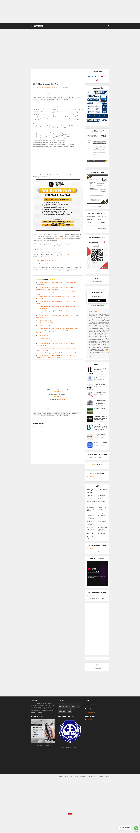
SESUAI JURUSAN (51, 99)
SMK (61, 99)
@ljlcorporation (93, 311)
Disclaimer (90, 776)
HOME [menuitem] (48, 26)
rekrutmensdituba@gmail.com (62, 238)
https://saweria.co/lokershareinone (48, 257)
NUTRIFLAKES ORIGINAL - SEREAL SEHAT (102, 228)
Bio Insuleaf (89, 219)
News (71, 776)
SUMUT (74, 706)
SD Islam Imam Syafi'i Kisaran (48, 323)
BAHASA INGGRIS (76, 97)
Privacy (76, 776)
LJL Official (37, 26)
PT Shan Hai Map (90, 533)
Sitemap (101, 776)
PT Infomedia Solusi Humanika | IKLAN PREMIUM (102, 507)
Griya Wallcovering (91, 216)
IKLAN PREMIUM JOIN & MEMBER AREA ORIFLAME (102, 529)
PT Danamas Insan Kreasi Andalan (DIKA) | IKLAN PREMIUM (92, 523)
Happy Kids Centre (102, 536)
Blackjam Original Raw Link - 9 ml (92, 502)
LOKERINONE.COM (55, 261)
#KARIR (39, 97)
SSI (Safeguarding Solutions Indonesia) (102, 522)
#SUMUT (69, 97)
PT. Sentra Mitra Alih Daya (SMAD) (101, 443)
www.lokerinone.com (44, 251)
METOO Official (90, 227)
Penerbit (107, 776)
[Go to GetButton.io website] (136, 831)
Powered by (93, 305)
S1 (38, 99)
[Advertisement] (70, 11)
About (66, 776)
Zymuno (99, 219)
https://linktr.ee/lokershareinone (65, 255)
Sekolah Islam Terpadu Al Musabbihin (90, 490)
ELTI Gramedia (44, 335)
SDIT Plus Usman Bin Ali (46, 320)
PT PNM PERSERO (101, 533)
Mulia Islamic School (45, 325)
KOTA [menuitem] (103, 26)
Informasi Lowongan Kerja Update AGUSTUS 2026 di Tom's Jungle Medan (101, 418)
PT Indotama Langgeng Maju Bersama (100, 368)
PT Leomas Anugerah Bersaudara (99, 409)
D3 (63, 706)
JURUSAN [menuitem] (75, 26)
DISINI (60, 391)
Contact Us (83, 776)
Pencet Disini (97, 300)
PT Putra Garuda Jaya (99, 384)
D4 (78, 706)
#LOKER (49, 97)
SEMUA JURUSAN (72, 704)
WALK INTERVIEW (66, 709)
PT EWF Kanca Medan (102, 489)
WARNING (44, 261)
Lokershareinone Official (48, 87)
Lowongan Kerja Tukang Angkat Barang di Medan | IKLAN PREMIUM (91, 516)
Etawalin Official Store (102, 216)
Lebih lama (79, 403)
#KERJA (44, 97)
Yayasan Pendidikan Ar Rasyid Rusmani (51, 341)
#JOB (34, 97)
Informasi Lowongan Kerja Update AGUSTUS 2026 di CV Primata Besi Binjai (101, 402)
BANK (73, 709)
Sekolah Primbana (45, 338)
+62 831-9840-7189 (57, 253)
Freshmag (89, 222)
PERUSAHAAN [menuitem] (66, 26)
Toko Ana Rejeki (101, 501)
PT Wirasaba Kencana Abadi (99, 376)
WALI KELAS (66, 99)
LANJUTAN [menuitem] (95, 26)
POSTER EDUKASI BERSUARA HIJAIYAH (102, 223)
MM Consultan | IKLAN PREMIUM (90, 528)
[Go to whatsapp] (136, 828)
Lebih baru (36, 403)
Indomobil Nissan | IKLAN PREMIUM (102, 514)
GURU (34, 99)
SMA (57, 99)
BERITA (69, 711)
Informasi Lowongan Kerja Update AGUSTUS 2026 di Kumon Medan (59, 328)
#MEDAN (63, 97)
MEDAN (68, 706)
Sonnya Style (89, 495)
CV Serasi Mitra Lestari (100, 392)
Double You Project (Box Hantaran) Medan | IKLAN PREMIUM (91, 508)
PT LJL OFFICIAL (60, 399)
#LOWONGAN (56, 97)
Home (60, 776)
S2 (59, 709)
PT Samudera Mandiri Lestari (99, 435)
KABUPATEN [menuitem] (85, 26)
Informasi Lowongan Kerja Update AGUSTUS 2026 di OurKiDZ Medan (59, 353)
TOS (96, 776)
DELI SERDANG (62, 711)
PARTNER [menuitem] (55, 26)
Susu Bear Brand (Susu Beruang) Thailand (101, 497)
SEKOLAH (43, 99)
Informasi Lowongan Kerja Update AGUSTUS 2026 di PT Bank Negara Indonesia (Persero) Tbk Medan (101, 427)
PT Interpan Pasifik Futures (91, 537)
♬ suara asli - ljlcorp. (94, 355)
